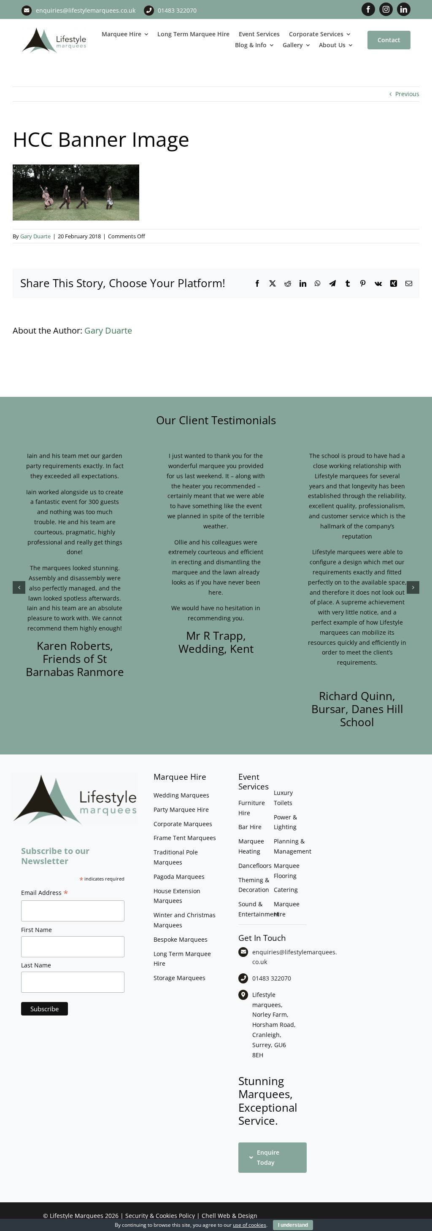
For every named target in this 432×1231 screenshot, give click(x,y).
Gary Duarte (35, 236)
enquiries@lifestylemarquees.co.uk (85, 10)
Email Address (44, 894)
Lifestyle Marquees (76, 1216)
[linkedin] (403, 9)
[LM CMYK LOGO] (54, 29)
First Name (36, 930)
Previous (407, 94)
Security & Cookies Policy (160, 1216)
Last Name (36, 965)
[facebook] (368, 9)
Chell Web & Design (229, 1216)
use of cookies (249, 1224)
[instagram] (386, 9)
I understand (293, 1225)
